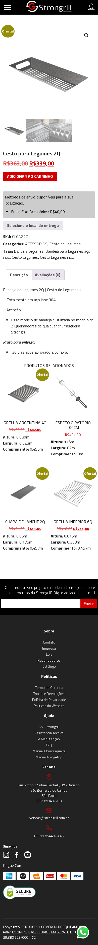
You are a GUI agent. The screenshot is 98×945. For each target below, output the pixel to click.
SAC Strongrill (49, 726)
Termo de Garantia (49, 687)
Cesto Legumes (25, 257)
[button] (86, 35)
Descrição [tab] (19, 275)
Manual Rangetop (49, 757)
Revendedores (49, 660)
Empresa (49, 648)
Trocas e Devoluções (49, 693)
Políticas (49, 676)
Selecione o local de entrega (33, 225)
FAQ (49, 745)
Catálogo (49, 666)
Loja (49, 654)
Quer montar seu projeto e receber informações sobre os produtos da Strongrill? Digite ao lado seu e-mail (50, 590)
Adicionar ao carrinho (30, 176)
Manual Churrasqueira (49, 751)
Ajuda (49, 716)
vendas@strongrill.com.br (49, 817)
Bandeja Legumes (28, 251)
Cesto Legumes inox (57, 257)
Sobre (49, 631)
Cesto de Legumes (65, 244)
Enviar (89, 603)
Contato (49, 642)
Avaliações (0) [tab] (47, 275)
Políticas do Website (49, 705)
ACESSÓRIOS (36, 244)
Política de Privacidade (49, 699)
